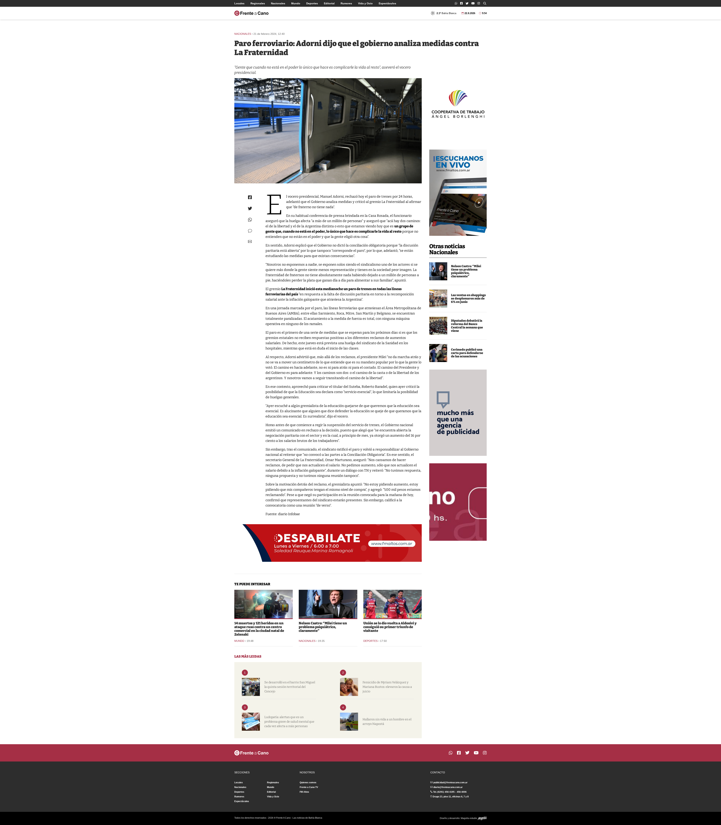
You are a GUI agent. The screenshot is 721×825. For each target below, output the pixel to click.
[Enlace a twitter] (467, 3)
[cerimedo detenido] (438, 353)
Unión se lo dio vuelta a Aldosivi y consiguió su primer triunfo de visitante (390, 627)
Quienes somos (308, 782)
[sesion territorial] (251, 687)
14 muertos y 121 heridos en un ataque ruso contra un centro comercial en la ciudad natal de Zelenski (259, 629)
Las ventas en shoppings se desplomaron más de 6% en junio (468, 298)
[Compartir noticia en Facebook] (250, 197)
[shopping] (438, 299)
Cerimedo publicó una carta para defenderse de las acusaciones (467, 353)
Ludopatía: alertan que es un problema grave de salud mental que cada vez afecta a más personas (289, 721)
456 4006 (462, 792)
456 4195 (450, 792)
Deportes (312, 3)
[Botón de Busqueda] (485, 3)
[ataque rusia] (263, 604)
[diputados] (438, 326)
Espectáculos (387, 3)
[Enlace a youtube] (472, 3)
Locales (239, 3)
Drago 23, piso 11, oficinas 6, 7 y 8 (451, 796)
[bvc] (349, 722)
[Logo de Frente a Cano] (251, 13)
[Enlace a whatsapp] (456, 3)
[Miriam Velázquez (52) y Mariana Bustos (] (349, 687)
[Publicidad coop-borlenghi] (458, 103)
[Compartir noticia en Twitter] (250, 208)
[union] (392, 604)
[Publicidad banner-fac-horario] (458, 502)
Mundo (295, 3)
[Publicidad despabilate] (328, 543)
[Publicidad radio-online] (458, 193)
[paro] (328, 130)
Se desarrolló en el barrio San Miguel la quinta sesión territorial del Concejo (289, 687)
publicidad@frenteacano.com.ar (450, 782)
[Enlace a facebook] (461, 3)
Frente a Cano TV (309, 787)
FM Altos (304, 792)
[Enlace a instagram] (478, 3)
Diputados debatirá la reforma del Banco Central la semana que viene (467, 326)
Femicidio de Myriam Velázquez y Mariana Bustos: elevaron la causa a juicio (387, 687)
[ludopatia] (251, 722)
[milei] (438, 271)
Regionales (257, 3)
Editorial (329, 3)
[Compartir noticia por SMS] (250, 231)
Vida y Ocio (365, 3)
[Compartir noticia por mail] (250, 241)
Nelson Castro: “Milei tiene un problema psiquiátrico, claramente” (466, 271)
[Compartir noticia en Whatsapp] (250, 220)
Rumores (346, 3)
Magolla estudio (469, 818)
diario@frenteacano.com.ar (448, 787)
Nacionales (278, 3)
